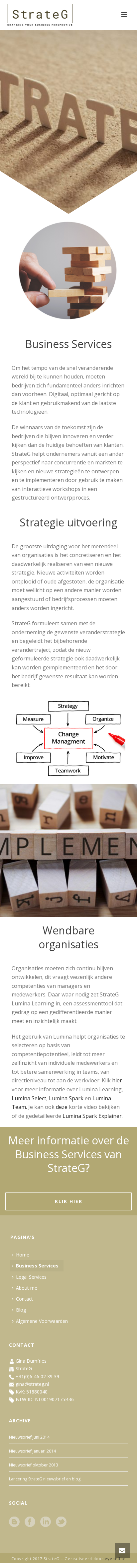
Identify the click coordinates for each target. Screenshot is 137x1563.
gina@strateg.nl (32, 1384)
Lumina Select (29, 1098)
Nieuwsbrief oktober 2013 (33, 1465)
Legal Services (31, 1277)
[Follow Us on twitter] (61, 1522)
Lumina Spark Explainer (92, 1116)
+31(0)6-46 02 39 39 (37, 1376)
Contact (24, 1299)
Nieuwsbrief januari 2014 (32, 1451)
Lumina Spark (66, 1098)
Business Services (37, 1265)
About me (26, 1288)
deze (62, 1107)
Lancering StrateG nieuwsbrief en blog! (45, 1479)
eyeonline (115, 1558)
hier (117, 1080)
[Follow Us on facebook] (30, 1522)
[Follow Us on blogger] (14, 1522)
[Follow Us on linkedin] (45, 1522)
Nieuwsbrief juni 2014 (29, 1437)
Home (22, 1255)
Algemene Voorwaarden (42, 1321)
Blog (21, 1310)
